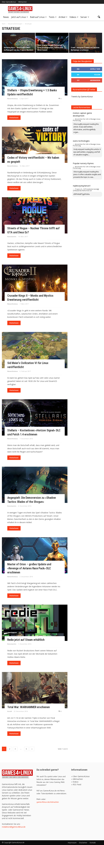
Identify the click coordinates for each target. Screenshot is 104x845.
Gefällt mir (95, 69)
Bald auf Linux (37, 17)
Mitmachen (22, 2)
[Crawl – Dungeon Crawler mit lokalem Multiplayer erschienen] (85, 43)
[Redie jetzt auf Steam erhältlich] (34, 623)
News (6, 17)
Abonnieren (95, 80)
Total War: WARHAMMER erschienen (28, 707)
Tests (51, 17)
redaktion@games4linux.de (13, 827)
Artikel (62, 17)
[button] (99, 17)
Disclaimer (83, 842)
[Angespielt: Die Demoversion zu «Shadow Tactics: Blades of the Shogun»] (34, 485)
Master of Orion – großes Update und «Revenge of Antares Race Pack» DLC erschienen (29, 568)
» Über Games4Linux (80, 776)
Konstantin (11, 236)
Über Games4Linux (9, 2)
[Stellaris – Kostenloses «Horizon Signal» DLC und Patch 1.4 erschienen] (34, 417)
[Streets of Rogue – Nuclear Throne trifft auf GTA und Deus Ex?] (34, 215)
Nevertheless (12, 99)
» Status (74, 781)
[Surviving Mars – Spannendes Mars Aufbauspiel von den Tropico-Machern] (18, 43)
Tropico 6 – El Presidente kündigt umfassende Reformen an (86, 190)
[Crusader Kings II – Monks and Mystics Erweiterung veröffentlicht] (34, 283)
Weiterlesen (14, 118)
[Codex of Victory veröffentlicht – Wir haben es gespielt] (34, 145)
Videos (72, 17)
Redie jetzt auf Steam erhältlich (26, 639)
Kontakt (93, 842)
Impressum (72, 842)
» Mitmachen (77, 779)
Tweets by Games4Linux (82, 96)
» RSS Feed (76, 784)
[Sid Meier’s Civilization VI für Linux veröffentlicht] (34, 350)
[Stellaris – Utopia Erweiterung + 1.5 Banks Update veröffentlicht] (34, 77)
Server (83, 17)
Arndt (9, 711)
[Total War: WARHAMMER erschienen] (34, 690)
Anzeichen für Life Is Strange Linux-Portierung (87, 119)
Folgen (97, 75)
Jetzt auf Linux (18, 17)
